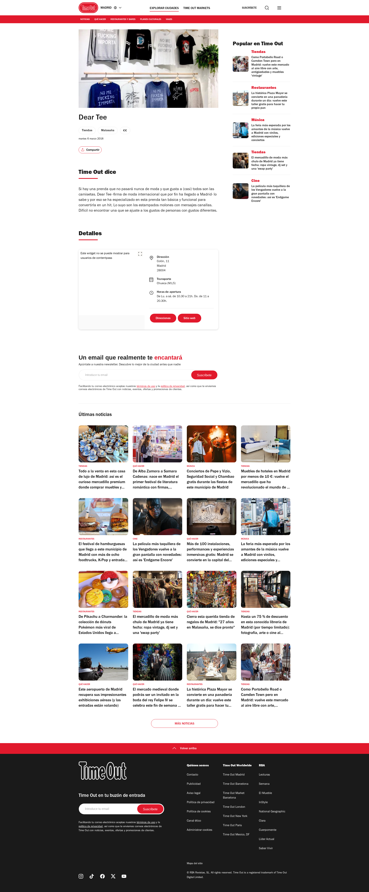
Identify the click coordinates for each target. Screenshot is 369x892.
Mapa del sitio (195, 863)
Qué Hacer (100, 19)
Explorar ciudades (164, 8)
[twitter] (113, 876)
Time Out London (234, 807)
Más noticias (184, 723)
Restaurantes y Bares (123, 19)
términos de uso (146, 386)
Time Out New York (235, 816)
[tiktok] (91, 876)
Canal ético (194, 821)
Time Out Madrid (234, 774)
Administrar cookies (199, 830)
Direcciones (163, 318)
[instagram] (81, 876)
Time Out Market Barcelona (233, 796)
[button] (140, 254)
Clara (262, 821)
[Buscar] (266, 7)
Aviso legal (193, 793)
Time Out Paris (232, 825)
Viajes (169, 19)
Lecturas (264, 774)
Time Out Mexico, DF (236, 834)
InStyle (263, 802)
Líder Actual (266, 839)
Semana (264, 784)
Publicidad (194, 784)
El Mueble (265, 793)
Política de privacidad (200, 802)
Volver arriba (188, 748)
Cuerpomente (267, 830)
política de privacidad (173, 386)
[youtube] (124, 876)
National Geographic (272, 811)
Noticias (85, 19)
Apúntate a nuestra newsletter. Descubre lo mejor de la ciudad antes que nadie (130, 364)
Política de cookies (199, 811)
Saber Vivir (266, 848)
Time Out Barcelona (235, 784)
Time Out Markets (196, 8)
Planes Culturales (150, 19)
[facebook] (102, 876)
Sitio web (189, 318)
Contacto (192, 774)
